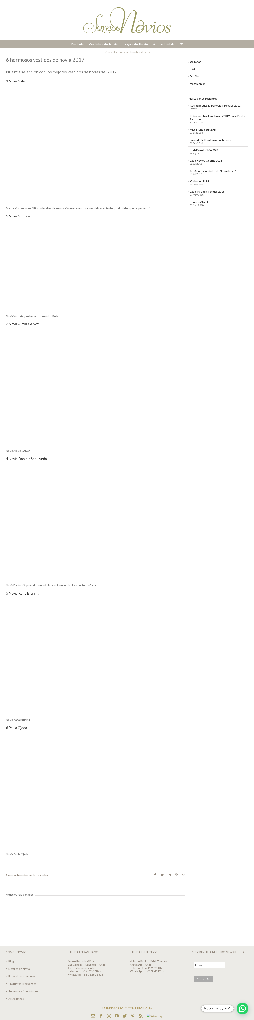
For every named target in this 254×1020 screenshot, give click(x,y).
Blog (192, 68)
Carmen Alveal (199, 202)
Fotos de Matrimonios (21, 976)
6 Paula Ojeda (17, 727)
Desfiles (195, 76)
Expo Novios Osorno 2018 (206, 160)
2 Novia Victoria (18, 216)
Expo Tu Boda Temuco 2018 (207, 191)
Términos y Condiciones (23, 991)
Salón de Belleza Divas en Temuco (211, 140)
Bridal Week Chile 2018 (204, 150)
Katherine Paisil (199, 181)
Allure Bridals (16, 998)
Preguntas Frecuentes (22, 983)
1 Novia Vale (15, 81)
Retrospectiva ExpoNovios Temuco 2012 (215, 105)
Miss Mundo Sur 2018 (203, 129)
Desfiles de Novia (19, 968)
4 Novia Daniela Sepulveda (26, 458)
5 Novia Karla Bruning (22, 593)
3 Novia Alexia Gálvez (22, 324)
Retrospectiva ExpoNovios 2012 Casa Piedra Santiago (217, 117)
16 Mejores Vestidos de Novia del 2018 (214, 171)
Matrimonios (197, 83)
